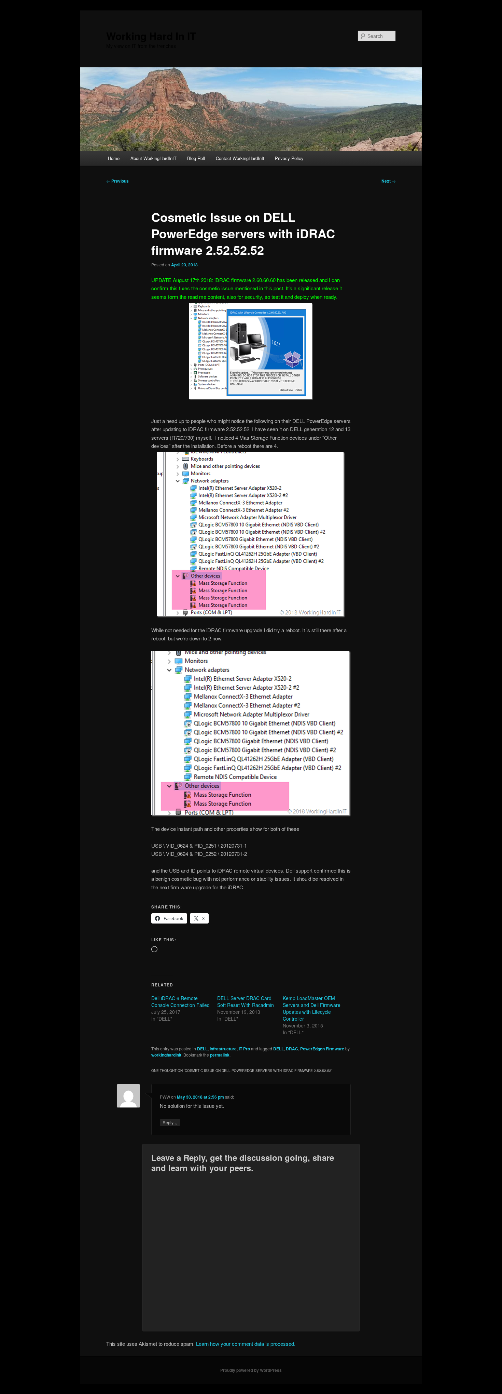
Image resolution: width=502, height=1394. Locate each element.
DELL (202, 1049)
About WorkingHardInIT (153, 158)
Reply (170, 1122)
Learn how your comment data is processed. (245, 1343)
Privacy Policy (289, 158)
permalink (219, 1055)
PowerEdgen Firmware (322, 1049)
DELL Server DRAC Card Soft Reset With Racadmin (245, 1001)
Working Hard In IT (151, 35)
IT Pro (244, 1049)
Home (114, 158)
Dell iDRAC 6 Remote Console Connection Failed (180, 1001)
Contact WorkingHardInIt (240, 158)
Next (388, 181)
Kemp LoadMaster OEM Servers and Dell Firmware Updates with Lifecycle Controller (311, 1008)
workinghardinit (166, 1055)
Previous (117, 181)
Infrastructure (223, 1049)
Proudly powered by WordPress (251, 1370)
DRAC (292, 1049)
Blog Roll (196, 158)
